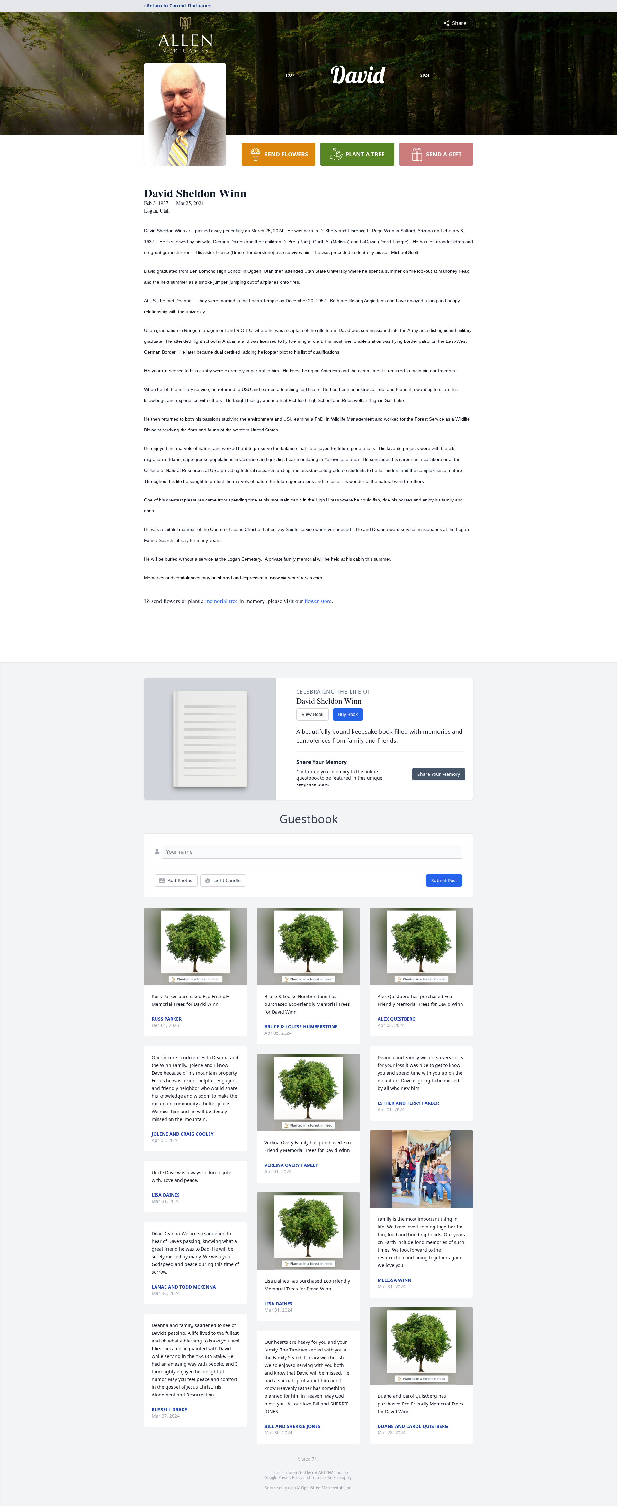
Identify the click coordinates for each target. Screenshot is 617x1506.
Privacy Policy (290, 1477)
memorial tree (221, 601)
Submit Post (444, 880)
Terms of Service (326, 1477)
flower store (318, 601)
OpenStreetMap (315, 1488)
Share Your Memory (438, 774)
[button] (195, 946)
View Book (312, 714)
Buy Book (348, 714)
